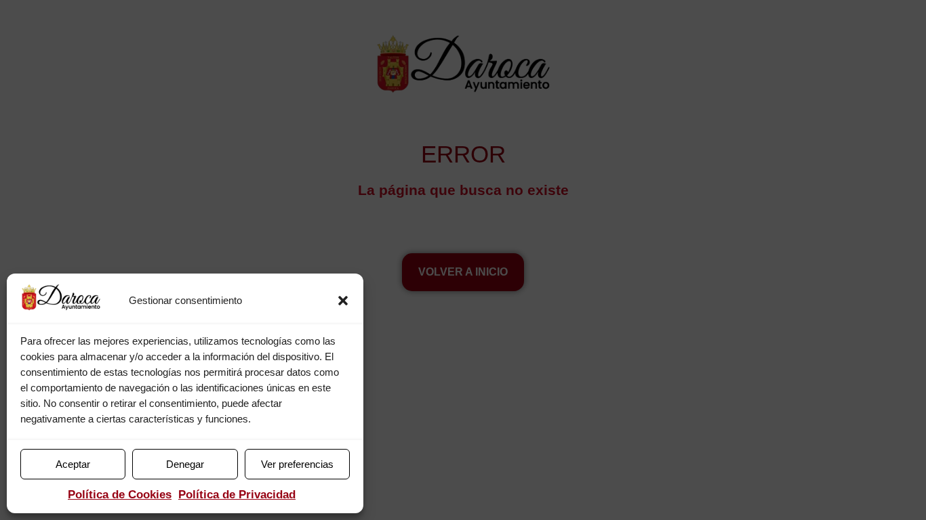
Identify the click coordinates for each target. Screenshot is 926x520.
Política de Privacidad (237, 494)
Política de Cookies (120, 494)
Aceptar (73, 464)
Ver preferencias (297, 464)
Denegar (185, 464)
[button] (343, 300)
